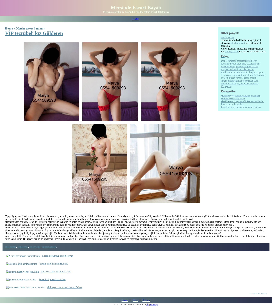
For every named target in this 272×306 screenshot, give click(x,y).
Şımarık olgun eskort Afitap (52, 279)
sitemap (154, 304)
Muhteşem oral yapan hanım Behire (64, 287)
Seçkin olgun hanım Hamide (54, 263)
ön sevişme (34, 246)
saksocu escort (49, 246)
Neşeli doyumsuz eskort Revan (57, 255)
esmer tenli (22, 246)
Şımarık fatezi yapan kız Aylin (56, 271)
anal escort (10, 246)
